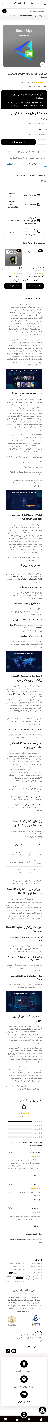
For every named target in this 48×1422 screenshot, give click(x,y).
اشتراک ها (36, 86)
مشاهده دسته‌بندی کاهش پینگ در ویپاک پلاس (25, 729)
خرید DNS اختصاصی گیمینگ (31, 805)
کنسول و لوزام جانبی (14, 1281)
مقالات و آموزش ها (33, 1279)
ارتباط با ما (12, 232)
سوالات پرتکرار (33, 927)
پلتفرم (44, 119)
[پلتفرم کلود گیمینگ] (24, 1394)
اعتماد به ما (35, 1266)
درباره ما (37, 1272)
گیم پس (34, 271)
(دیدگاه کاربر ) (27, 82)
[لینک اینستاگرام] (45, 180)
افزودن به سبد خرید (18, 142)
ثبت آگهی (16, 1273)
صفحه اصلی (35, 1263)
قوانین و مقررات (34, 1275)
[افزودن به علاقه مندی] (29, 252)
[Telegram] (13, 1351)
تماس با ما (36, 1269)
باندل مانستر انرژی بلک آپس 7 (14, 269)
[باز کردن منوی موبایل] (44, 3)
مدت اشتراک (42, 130)
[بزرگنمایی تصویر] (42, 64)
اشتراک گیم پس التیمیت (36, 268)
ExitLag (26, 694)
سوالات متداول (16, 1269)
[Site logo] (24, 3)
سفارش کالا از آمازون (24, 1371)
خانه (45, 16)
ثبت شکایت (17, 1266)
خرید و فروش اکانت (15, 1277)
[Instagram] (8, 1351)
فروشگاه (40, 16)
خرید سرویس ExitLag (34, 797)
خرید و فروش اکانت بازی (24, 1386)
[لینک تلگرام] (42, 180)
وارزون (20, 271)
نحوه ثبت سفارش (15, 1263)
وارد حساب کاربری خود (18, 1239)
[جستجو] (4, 11)
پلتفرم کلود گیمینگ (24, 1401)
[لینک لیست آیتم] (31, 231)
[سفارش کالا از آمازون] (24, 1364)
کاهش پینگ (27, 86)
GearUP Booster (36, 399)
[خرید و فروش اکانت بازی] (24, 1379)
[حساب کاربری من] (3, 3)
